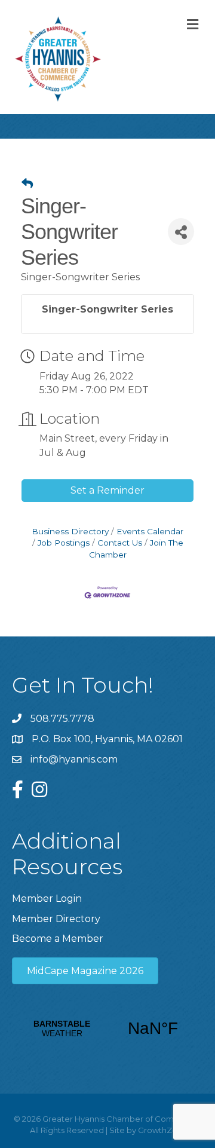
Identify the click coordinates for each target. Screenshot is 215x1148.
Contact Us (119, 542)
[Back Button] (27, 184)
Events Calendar (149, 531)
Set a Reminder (107, 490)
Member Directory (56, 918)
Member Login (47, 898)
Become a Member (57, 938)
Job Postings (64, 542)
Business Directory (70, 531)
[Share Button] (181, 231)
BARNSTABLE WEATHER (107, 1028)
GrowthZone (163, 1130)
